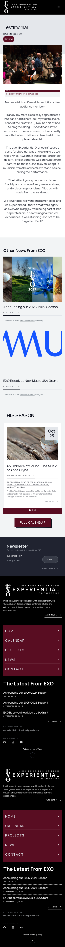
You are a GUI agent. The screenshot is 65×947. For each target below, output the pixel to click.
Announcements (27, 320)
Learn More (50, 615)
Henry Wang (37, 749)
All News (52, 721)
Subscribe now (14, 556)
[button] (10, 468)
